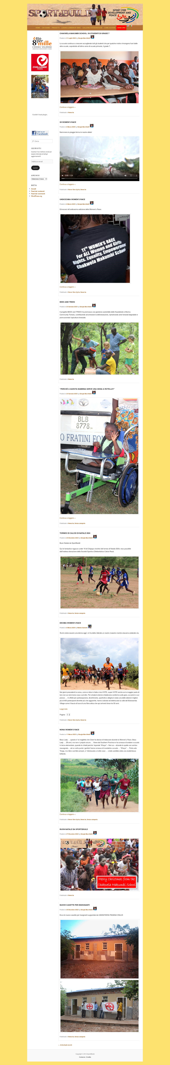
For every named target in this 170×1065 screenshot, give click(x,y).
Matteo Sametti (82, 628)
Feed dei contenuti (38, 191)
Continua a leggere (68, 107)
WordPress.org (36, 196)
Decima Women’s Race (70, 623)
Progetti (56, 28)
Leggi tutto (63, 709)
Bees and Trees (67, 302)
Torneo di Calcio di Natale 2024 (75, 533)
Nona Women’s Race (69, 729)
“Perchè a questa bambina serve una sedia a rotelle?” (87, 389)
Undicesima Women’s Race (72, 199)
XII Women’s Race (68, 122)
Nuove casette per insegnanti (75, 905)
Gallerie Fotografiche (92, 28)
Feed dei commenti (38, 194)
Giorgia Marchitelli (84, 38)
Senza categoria (80, 523)
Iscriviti (35, 168)
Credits (88, 1057)
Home (38, 28)
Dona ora (121, 28)
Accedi (33, 189)
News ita (71, 112)
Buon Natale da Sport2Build (74, 829)
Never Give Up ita (74, 189)
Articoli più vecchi (65, 1045)
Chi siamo (46, 28)
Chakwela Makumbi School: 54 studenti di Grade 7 (84, 33)
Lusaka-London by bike (71, 28)
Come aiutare (110, 28)
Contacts (82, 1057)
